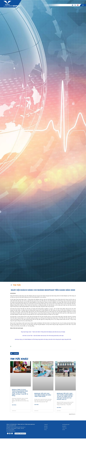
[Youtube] (10, 417)
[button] (14, 352)
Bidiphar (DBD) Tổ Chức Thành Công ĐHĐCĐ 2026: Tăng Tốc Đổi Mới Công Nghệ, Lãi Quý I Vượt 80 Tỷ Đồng (20, 379)
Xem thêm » (14, 391)
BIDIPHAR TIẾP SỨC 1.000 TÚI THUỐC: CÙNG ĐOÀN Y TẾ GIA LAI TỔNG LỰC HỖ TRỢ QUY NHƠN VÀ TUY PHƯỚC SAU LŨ (65, 379)
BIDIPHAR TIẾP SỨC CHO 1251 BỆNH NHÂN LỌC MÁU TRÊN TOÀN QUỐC (42, 378)
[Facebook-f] (8, 417)
